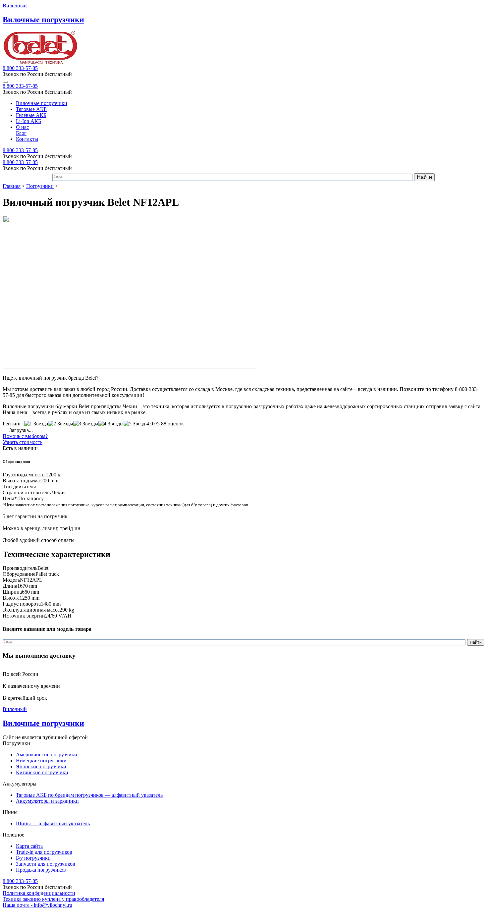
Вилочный (15, 5)
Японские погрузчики (41, 766)
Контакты (27, 139)
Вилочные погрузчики (41, 103)
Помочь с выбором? (25, 436)
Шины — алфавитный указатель (53, 823)
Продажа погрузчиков (41, 870)
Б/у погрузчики (33, 858)
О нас (22, 127)
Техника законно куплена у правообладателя (53, 899)
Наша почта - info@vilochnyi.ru (37, 905)
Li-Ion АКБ (28, 121)
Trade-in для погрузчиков (44, 852)
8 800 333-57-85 (20, 68)
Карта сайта (29, 846)
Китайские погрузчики (42, 772)
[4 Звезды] (111, 424)
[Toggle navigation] (5, 82)
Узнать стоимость (22, 442)
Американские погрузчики (46, 754)
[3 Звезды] (85, 424)
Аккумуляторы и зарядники (47, 801)
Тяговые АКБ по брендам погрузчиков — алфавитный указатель (89, 795)
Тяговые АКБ (31, 109)
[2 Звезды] (60, 424)
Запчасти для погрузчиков (45, 864)
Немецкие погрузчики (41, 760)
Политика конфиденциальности (39, 893)
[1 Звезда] (36, 424)
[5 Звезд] (134, 424)
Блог (21, 133)
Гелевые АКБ (31, 115)
